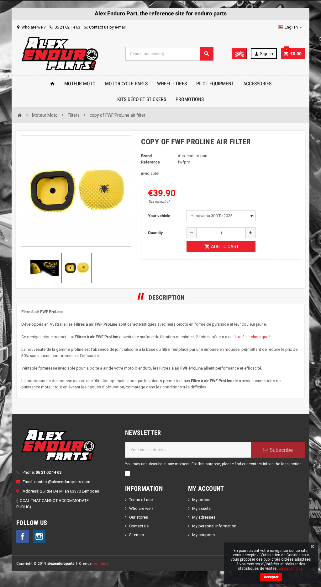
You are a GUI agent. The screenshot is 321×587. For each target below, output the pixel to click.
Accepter (271, 577)
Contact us (139, 526)
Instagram (39, 536)
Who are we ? (31, 27)
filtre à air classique (251, 336)
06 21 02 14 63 (67, 27)
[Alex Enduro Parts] (59, 53)
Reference (150, 162)
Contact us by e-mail (107, 27)
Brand (146, 155)
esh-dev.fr (102, 563)
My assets (201, 508)
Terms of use (141, 499)
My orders (201, 499)
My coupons (203, 534)
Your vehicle (159, 215)
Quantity (155, 232)
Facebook (22, 536)
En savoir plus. (291, 568)
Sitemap (136, 534)
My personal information (214, 526)
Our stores (138, 517)
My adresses (203, 517)
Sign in (263, 53)
